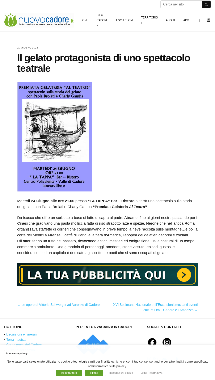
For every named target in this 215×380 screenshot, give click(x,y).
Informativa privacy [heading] (17, 353)
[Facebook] (200, 20)
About (170, 20)
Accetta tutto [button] (69, 372)
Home (84, 20)
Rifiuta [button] (94, 372)
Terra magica (16, 339)
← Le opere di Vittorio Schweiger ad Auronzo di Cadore (58, 305)
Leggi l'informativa (151, 372)
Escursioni (124, 20)
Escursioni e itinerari (21, 334)
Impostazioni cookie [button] (121, 372)
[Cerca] (206, 4)
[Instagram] (209, 20)
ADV (186, 20)
